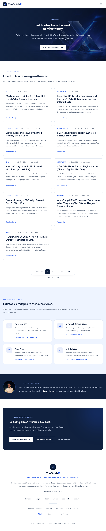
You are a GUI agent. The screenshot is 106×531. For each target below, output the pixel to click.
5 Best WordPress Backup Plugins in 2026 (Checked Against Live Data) (77, 168)
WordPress (19, 349)
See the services (64, 439)
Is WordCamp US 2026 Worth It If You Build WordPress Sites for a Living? (27, 238)
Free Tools (66, 499)
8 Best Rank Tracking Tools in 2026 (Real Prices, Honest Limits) (76, 134)
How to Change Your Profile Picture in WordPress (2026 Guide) (24, 168)
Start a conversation (51, 47)
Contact (31, 508)
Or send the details (45, 439)
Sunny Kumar (49, 391)
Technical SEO (21, 324)
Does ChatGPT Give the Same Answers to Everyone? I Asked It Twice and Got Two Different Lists (77, 99)
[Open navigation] (101, 4)
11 (62, 272)
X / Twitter (64, 514)
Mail (39, 514)
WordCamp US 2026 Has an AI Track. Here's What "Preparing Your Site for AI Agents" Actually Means (78, 203)
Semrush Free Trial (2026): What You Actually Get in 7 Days (24, 134)
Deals (47, 499)
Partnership (49, 508)
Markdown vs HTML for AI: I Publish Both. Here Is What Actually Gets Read (26, 97)
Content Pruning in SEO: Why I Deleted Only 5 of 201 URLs (25, 201)
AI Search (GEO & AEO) (76, 324)
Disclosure (59, 508)
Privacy (68, 508)
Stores (55, 499)
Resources (77, 499)
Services (28, 499)
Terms (75, 508)
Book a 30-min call (19, 439)
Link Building (71, 349)
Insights (38, 499)
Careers (39, 508)
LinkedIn (50, 514)
